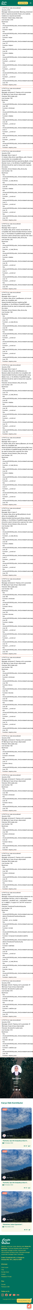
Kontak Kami (5, 1272)
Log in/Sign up (23, 3)
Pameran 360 (5, 1287)
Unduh (3, 1274)
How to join (4, 1267)
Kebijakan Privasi (6, 1276)
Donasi (3, 1284)
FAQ (2, 1270)
